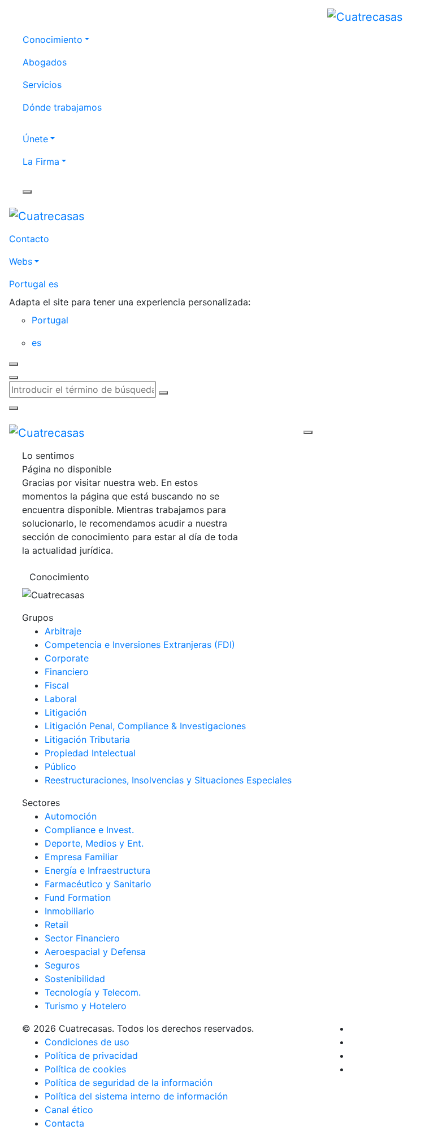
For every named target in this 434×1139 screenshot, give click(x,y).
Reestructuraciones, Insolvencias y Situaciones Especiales (168, 780)
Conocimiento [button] (53, 39)
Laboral (61, 698)
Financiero (67, 671)
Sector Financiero (82, 938)
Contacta (64, 1123)
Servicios (42, 84)
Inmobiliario (69, 911)
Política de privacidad (91, 1055)
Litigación (65, 712)
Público (60, 766)
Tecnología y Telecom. (93, 992)
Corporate (67, 658)
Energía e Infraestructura (97, 870)
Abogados (45, 62)
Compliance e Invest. (89, 829)
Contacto (29, 238)
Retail (56, 924)
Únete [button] (35, 138)
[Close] (13, 364)
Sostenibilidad (75, 978)
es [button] (36, 342)
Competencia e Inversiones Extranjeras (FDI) (140, 644)
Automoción (71, 816)
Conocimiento (59, 576)
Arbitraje (63, 631)
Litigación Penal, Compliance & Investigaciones (145, 725)
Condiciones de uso (87, 1042)
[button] (217, 284)
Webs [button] (20, 261)
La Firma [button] (41, 161)
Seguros (62, 965)
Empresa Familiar (81, 856)
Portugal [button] (50, 320)
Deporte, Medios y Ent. (94, 843)
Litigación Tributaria (87, 739)
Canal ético (69, 1109)
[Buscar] (163, 393)
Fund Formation (78, 897)
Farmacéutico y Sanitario (98, 884)
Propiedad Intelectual (90, 753)
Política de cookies (85, 1069)
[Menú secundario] (27, 192)
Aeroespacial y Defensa (95, 951)
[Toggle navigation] (198, 432)
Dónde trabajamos (62, 107)
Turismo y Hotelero (86, 1005)
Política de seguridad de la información (128, 1082)
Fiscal (57, 685)
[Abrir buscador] (13, 377)
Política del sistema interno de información (136, 1096)
